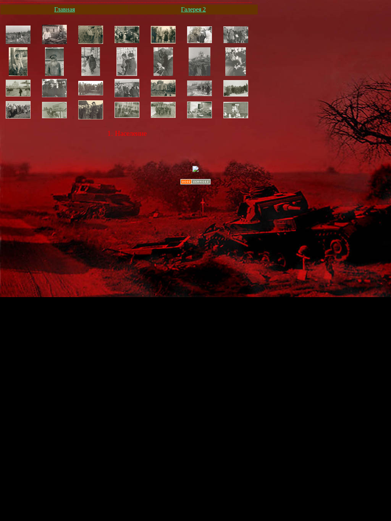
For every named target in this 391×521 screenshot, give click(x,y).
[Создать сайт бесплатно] (195, 182)
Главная (64, 9)
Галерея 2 (193, 9)
